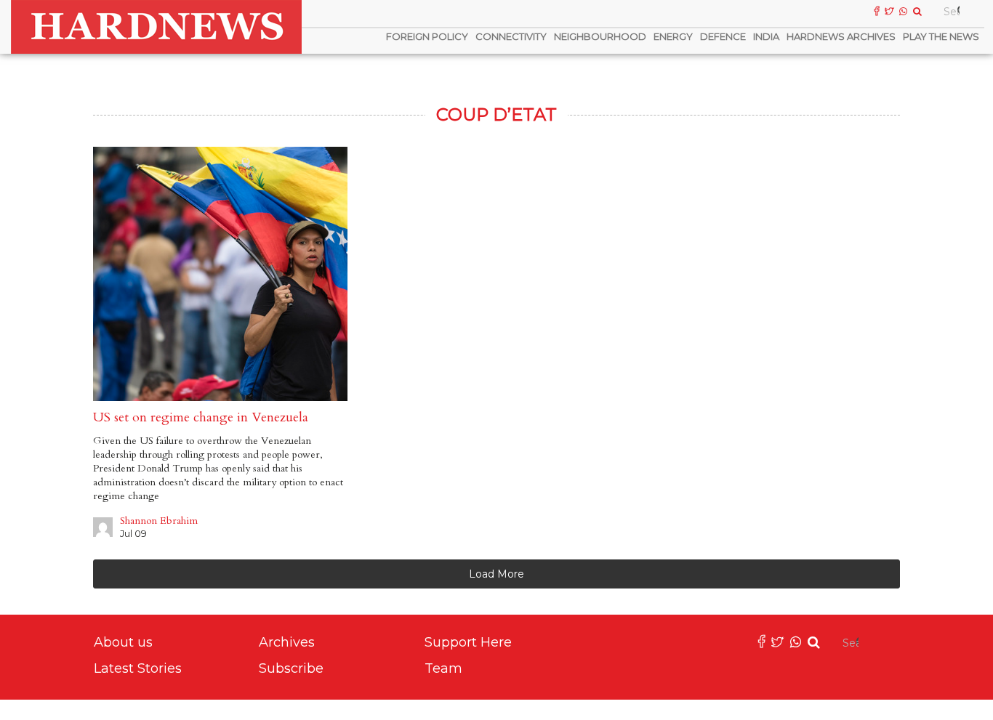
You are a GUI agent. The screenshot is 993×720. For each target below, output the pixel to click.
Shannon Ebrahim (159, 520)
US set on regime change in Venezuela (200, 417)
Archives (287, 642)
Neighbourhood (600, 36)
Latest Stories (138, 668)
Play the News (941, 36)
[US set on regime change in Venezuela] (220, 274)
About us (123, 642)
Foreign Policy (427, 36)
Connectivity (511, 36)
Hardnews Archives (841, 36)
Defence (723, 36)
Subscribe (291, 668)
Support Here (468, 642)
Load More (496, 574)
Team (443, 668)
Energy (673, 36)
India (766, 36)
